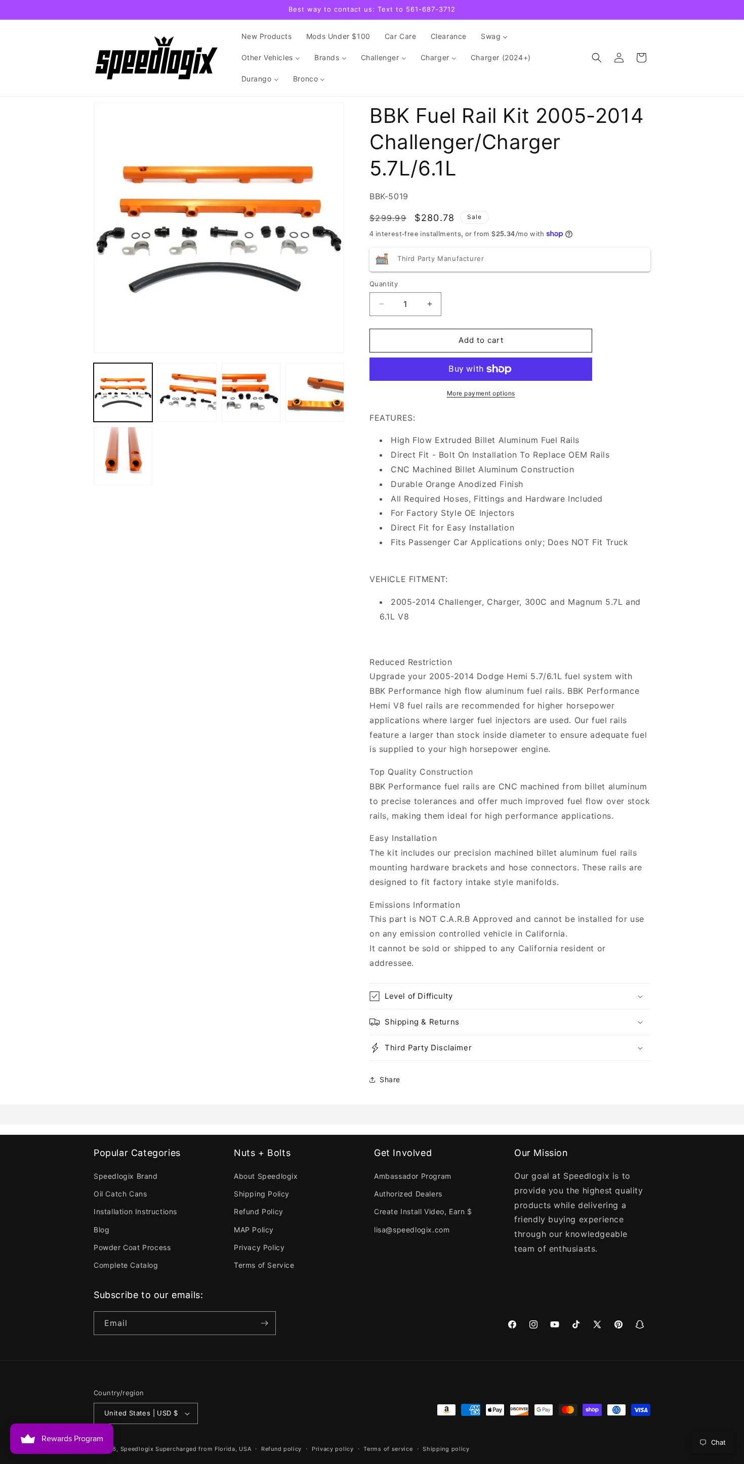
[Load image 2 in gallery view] (186, 392)
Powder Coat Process (132, 1247)
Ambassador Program (412, 1176)
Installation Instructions (135, 1211)
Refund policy (281, 1448)
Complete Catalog (126, 1265)
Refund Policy (258, 1211)
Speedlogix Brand (126, 1176)
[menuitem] (266, 36)
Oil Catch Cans (120, 1193)
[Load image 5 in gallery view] (123, 456)
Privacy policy (333, 1448)
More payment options (481, 393)
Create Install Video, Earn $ (423, 1211)
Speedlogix (137, 1448)
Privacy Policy (259, 1247)
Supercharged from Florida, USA (203, 1448)
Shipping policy (446, 1448)
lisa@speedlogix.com (411, 1229)
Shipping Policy (262, 1193)
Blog (101, 1229)
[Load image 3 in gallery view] (251, 392)
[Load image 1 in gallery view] (123, 392)
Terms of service (387, 1448)
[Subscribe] (264, 1323)
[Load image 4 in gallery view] (314, 392)
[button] (597, 58)
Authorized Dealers (408, 1193)
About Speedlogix (266, 1176)
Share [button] (390, 1079)
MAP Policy (254, 1229)
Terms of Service (264, 1265)
